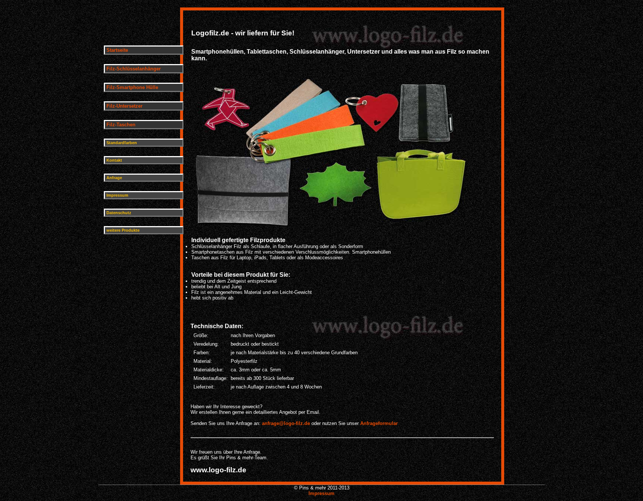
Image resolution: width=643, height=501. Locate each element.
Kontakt (114, 160)
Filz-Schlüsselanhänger (133, 69)
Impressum (117, 195)
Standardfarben (121, 142)
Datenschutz (118, 212)
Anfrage (114, 177)
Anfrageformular (379, 423)
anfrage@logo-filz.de (286, 423)
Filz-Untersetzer (124, 106)
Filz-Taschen (120, 124)
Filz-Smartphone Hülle (132, 87)
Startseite (117, 50)
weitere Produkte (123, 230)
